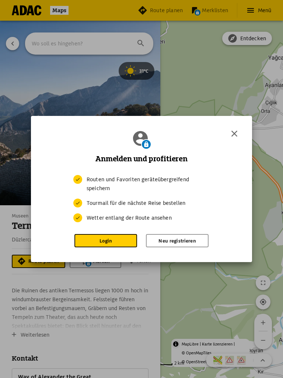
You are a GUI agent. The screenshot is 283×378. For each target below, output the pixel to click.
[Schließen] (234, 133)
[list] (141, 198)
